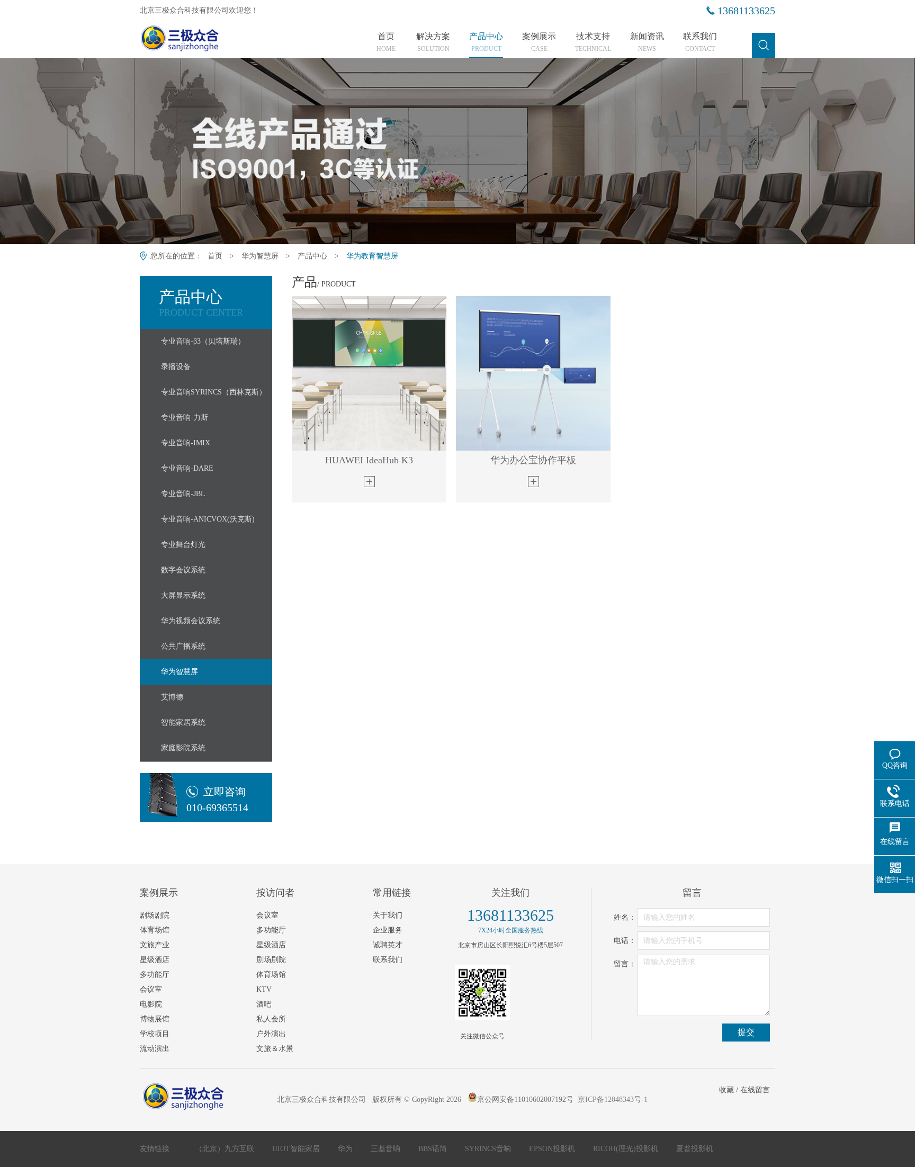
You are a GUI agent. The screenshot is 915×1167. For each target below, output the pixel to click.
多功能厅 (154, 975)
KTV (264, 989)
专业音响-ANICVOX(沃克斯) (208, 519)
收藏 (726, 1090)
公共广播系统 (183, 646)
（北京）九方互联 (225, 1149)
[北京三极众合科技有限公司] (199, 41)
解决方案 (433, 42)
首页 (386, 42)
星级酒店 (154, 960)
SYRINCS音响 (489, 1149)
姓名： (625, 917)
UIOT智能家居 (297, 1149)
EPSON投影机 (553, 1149)
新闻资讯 (647, 42)
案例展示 (539, 42)
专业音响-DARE (187, 468)
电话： (625, 941)
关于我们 (387, 915)
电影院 (151, 1004)
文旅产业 (154, 945)
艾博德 (172, 697)
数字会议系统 (183, 570)
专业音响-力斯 (184, 417)
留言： (625, 964)
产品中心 (486, 42)
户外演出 (271, 1034)
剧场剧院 (154, 915)
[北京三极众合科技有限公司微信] (482, 992)
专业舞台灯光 (183, 545)
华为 (346, 1149)
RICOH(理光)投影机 (626, 1149)
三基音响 (386, 1149)
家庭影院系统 (183, 748)
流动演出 (154, 1049)
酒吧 (263, 1004)
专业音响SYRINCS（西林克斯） (213, 392)
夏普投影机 (694, 1149)
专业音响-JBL (183, 494)
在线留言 (755, 1090)
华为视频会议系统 (190, 621)
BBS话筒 (433, 1149)
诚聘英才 (387, 945)
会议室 (151, 989)
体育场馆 (154, 930)
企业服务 (387, 930)
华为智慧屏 (260, 256)
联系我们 (700, 42)
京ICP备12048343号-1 (613, 1099)
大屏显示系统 (183, 595)
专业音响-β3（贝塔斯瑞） (203, 341)
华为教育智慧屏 (372, 256)
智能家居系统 (183, 722)
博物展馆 (154, 1019)
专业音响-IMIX (185, 443)
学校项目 (154, 1034)
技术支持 (593, 42)
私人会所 (271, 1019)
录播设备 (176, 367)
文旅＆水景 (274, 1049)
